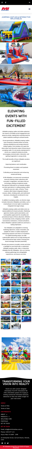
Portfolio (4, 421)
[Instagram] (5, 443)
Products (4, 416)
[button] (29, 2)
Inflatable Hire (6, 419)
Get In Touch (5, 423)
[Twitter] (7, 443)
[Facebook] (2, 443)
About (3, 414)
